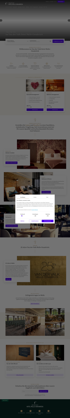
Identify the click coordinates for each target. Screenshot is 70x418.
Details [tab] (35, 197)
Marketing (48, 214)
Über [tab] (47, 197)
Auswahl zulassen (35, 221)
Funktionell (22, 214)
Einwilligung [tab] (22, 197)
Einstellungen (35, 214)
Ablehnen (22, 221)
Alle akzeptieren (47, 221)
